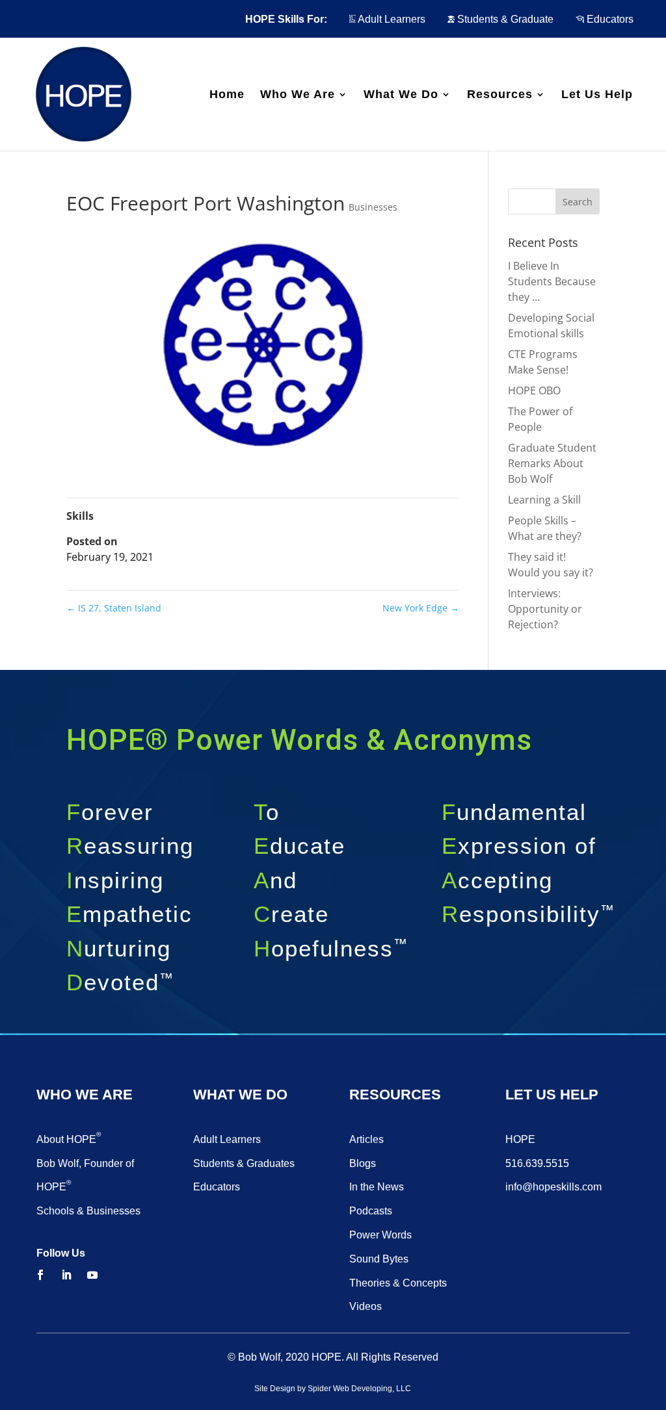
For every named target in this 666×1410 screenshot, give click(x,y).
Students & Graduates (244, 1163)
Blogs (362, 1163)
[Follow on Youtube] (92, 1274)
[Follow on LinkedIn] (66, 1274)
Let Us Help (597, 95)
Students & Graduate (504, 19)
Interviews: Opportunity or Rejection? (545, 609)
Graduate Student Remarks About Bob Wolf (552, 463)
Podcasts (370, 1210)
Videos (365, 1306)
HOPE (520, 1139)
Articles (366, 1139)
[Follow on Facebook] (40, 1274)
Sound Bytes (378, 1258)
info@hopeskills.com (553, 1186)
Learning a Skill (544, 500)
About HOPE (68, 1139)
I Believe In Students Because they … (552, 281)
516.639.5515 (537, 1163)
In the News (376, 1186)
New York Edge (420, 608)
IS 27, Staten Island (113, 608)
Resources (500, 95)
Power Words (380, 1234)
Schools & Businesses (88, 1210)
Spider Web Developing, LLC (359, 1388)
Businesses (373, 207)
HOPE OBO (534, 390)
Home (227, 95)
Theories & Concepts (398, 1282)
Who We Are (297, 95)
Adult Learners (390, 19)
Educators (608, 19)
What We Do (401, 95)
